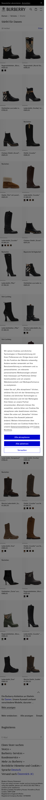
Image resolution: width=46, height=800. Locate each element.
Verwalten (22, 450)
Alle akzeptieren (22, 437)
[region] (22, 400)
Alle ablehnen (22, 443)
